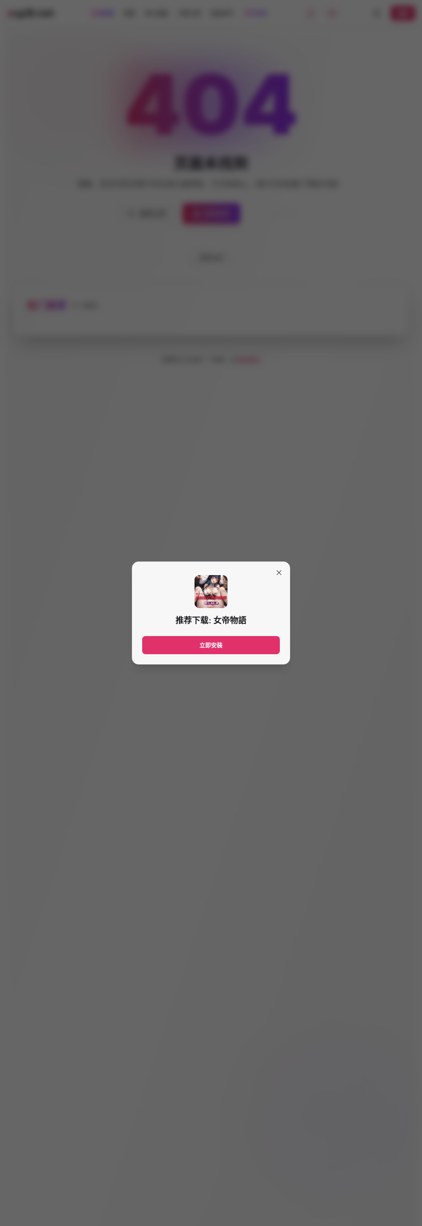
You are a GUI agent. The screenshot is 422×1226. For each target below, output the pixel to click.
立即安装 (211, 644)
